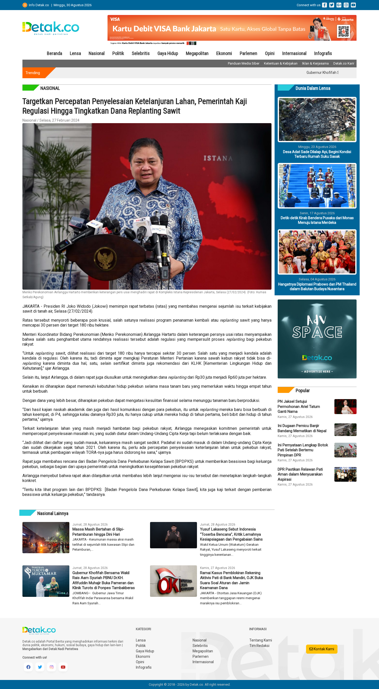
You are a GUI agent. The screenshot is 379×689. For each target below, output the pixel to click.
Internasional (294, 53)
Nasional (97, 53)
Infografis (323, 53)
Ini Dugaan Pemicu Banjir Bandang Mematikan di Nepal (302, 428)
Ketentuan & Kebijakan (281, 63)
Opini (270, 53)
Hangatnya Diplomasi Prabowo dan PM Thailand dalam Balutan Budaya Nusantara (317, 286)
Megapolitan (197, 53)
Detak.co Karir (343, 63)
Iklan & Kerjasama (315, 63)
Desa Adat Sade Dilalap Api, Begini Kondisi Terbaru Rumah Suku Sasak (317, 154)
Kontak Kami (323, 649)
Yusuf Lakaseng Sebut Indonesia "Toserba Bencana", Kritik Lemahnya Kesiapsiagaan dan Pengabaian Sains (231, 534)
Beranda (54, 53)
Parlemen (248, 53)
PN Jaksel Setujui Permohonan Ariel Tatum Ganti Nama (299, 406)
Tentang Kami (260, 640)
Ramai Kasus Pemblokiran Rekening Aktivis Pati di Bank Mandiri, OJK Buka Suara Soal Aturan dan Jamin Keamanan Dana (231, 580)
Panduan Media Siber (243, 63)
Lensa (75, 53)
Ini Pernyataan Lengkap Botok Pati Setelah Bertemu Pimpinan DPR (303, 450)
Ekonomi (224, 53)
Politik (118, 53)
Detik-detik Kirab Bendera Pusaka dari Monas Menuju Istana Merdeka (317, 220)
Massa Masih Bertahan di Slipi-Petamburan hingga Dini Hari (98, 532)
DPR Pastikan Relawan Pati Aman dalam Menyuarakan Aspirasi (300, 474)
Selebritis (141, 53)
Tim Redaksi (259, 646)
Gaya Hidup (168, 53)
